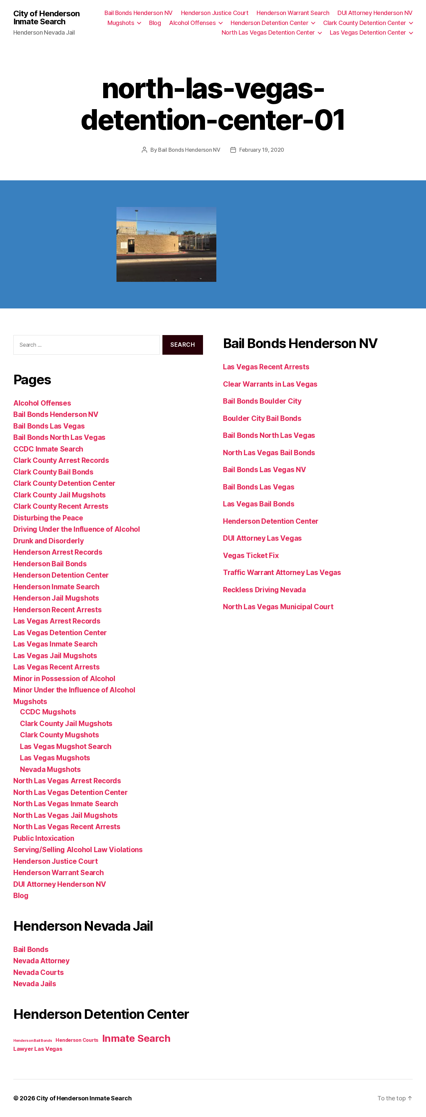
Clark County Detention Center (364, 22)
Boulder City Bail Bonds (262, 418)
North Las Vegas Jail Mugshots (65, 815)
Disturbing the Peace (48, 518)
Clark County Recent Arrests (60, 506)
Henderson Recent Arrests (57, 610)
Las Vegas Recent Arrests (56, 667)
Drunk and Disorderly (48, 541)
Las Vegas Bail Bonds (259, 504)
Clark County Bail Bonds (53, 472)
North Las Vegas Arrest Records (67, 781)
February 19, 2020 (261, 149)
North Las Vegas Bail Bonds (269, 453)
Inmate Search (136, 1038)
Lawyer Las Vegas (38, 1048)
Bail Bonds (30, 949)
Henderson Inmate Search (56, 587)
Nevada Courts (38, 972)
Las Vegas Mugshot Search (65, 746)
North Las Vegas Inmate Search (65, 804)
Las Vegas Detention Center (368, 32)
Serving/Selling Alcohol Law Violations (78, 849)
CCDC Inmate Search (48, 449)
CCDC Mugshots (48, 712)
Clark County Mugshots (59, 735)
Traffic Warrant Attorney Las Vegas (282, 572)
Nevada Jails (34, 984)
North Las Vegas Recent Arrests (66, 827)
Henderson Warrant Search (293, 12)
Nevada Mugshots (50, 769)
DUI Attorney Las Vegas (262, 538)
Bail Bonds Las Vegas (49, 426)
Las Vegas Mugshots (55, 758)
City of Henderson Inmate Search (46, 18)
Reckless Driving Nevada (264, 590)
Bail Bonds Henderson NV (139, 12)
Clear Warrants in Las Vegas (270, 384)
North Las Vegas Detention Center (268, 32)
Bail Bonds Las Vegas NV (264, 469)
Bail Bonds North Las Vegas (59, 437)
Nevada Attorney (41, 961)
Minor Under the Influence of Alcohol (74, 690)
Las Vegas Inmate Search (55, 644)
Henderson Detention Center (269, 22)
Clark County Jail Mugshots (59, 495)
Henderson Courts (77, 1040)
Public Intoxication (43, 838)
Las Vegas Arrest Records (57, 621)
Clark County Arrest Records (61, 460)
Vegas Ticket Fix (251, 555)
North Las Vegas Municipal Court (278, 607)
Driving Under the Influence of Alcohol (76, 529)
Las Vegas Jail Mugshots (55, 656)
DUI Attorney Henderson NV (375, 12)
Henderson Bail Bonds (50, 564)
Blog (155, 22)
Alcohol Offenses (192, 22)
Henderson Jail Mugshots (56, 598)
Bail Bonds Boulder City (262, 401)
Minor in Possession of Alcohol (64, 678)
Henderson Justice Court (215, 12)
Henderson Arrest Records (58, 552)
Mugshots (120, 22)
